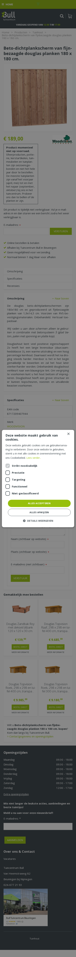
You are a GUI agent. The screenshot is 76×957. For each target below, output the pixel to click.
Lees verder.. (33, 457)
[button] (38, 521)
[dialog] (38, 478)
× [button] (68, 434)
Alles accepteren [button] (39, 503)
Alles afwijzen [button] (39, 512)
